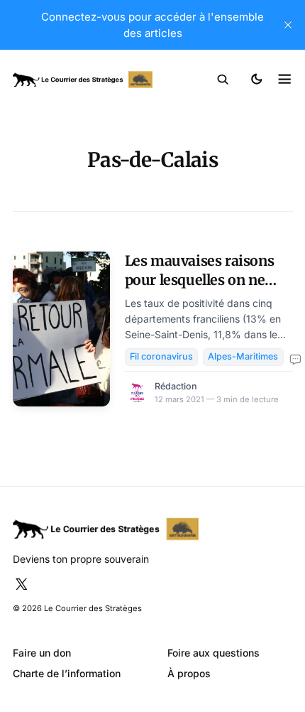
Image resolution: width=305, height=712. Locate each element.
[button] (223, 79)
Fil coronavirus (161, 356)
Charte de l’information (67, 673)
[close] (288, 25)
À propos (189, 673)
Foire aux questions (213, 653)
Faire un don (42, 653)
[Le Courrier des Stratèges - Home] (83, 80)
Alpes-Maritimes (243, 356)
